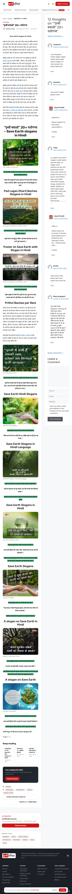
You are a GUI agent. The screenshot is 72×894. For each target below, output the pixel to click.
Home (4, 18)
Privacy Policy (6, 880)
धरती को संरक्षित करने (16, 91)
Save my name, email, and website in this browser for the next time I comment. (59, 409)
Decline (54, 890)
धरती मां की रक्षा (7, 61)
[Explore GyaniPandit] (53, 4)
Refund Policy (6, 882)
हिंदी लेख (57, 880)
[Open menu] (4, 4)
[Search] (48, 4)
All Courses (23, 881)
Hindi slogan (9, 789)
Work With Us (6, 874)
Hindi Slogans (20, 789)
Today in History (23, 836)
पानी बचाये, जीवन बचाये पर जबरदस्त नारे (16, 797)
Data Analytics (33, 10)
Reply (52, 71)
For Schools (40, 874)
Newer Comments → (55, 36)
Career (32, 839)
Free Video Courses (60, 877)
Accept (62, 890)
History (14, 836)
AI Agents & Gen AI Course (53, 10)
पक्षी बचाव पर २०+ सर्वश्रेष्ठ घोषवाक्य (28, 802)
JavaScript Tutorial (60, 874)
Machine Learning (20, 10)
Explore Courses (62, 4)
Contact (4, 871)
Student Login (41, 871)
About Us (5, 869)
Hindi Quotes (6, 839)
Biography (6, 836)
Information (16, 839)
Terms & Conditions (8, 877)
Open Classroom (42, 869)
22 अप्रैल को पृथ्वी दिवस (16, 110)
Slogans (10, 18)
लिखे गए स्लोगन (26, 335)
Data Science (8, 10)
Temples (25, 839)
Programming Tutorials (62, 869)
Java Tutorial (58, 871)
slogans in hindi (8, 792)
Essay (4, 843)
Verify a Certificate (25, 884)
